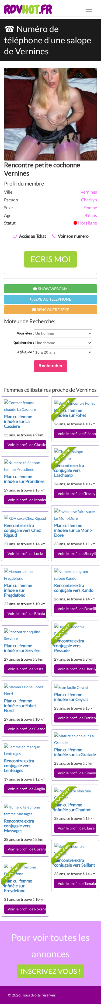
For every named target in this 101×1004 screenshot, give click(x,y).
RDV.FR (28, 9)
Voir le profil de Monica (27, 499)
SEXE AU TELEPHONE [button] (52, 299)
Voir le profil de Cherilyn (77, 669)
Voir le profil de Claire (76, 828)
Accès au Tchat (32, 235)
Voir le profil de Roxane (27, 909)
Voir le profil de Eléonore (77, 433)
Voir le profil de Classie (27, 444)
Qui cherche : (23, 343)
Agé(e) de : (25, 352)
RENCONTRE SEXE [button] (52, 309)
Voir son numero (73, 235)
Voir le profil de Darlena (77, 717)
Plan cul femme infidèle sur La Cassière (18, 421)
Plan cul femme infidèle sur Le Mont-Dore (73, 530)
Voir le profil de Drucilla (77, 608)
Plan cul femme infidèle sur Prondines (24, 479)
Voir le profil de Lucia (25, 553)
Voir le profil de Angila (26, 788)
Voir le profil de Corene (27, 849)
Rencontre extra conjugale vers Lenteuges (19, 765)
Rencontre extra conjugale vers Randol (74, 588)
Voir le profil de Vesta (25, 669)
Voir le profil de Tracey (76, 493)
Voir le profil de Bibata (26, 613)
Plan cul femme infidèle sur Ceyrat (71, 697)
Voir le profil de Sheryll (77, 553)
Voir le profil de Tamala (77, 883)
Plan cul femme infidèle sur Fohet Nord (20, 705)
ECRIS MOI (50, 259)
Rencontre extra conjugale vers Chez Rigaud (22, 530)
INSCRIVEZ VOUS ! (50, 971)
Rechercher (50, 366)
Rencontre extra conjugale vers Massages (19, 825)
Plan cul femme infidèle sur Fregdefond (18, 590)
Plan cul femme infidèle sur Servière (22, 648)
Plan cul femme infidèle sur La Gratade (75, 752)
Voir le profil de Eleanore (27, 729)
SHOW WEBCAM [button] (52, 288)
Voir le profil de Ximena (77, 773)
